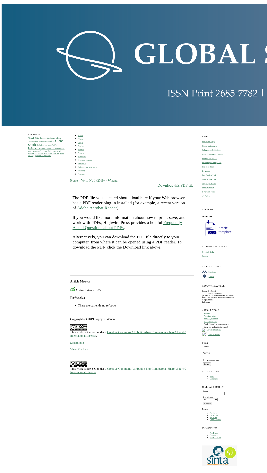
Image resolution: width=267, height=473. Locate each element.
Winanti (112, 180)
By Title (213, 417)
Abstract (206, 313)
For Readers (214, 433)
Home (80, 136)
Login (80, 143)
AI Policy (206, 196)
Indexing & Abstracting (88, 167)
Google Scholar (208, 252)
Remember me (213, 360)
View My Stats (79, 349)
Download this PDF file (175, 185)
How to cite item (210, 321)
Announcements (85, 160)
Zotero (211, 276)
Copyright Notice (209, 183)
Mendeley (212, 272)
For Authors (214, 435)
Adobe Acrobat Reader (97, 207)
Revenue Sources (208, 192)
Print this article (210, 316)
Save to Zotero (214, 334)
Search (81, 150)
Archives (82, 157)
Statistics (82, 164)
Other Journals (215, 420)
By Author (214, 415)
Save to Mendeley (214, 330)
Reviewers (206, 171)
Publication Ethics (209, 158)
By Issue (213, 413)
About (80, 139)
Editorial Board (208, 167)
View (212, 377)
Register (81, 146)
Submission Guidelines (211, 150)
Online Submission (209, 146)
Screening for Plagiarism (211, 162)
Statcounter (77, 342)
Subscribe (214, 379)
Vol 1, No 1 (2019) (93, 180)
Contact (81, 174)
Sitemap (81, 171)
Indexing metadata (211, 319)
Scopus (205, 256)
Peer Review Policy (210, 175)
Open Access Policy (210, 179)
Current (81, 153)
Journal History (208, 188)
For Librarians (215, 437)
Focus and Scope (208, 142)
